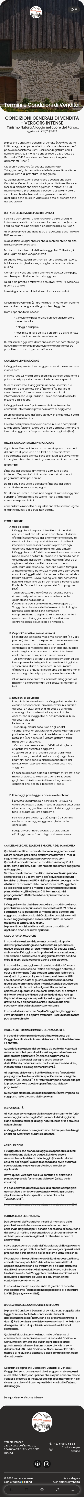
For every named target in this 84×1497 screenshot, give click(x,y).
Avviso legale (71, 1478)
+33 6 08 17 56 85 (64, 1443)
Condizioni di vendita (66, 1482)
